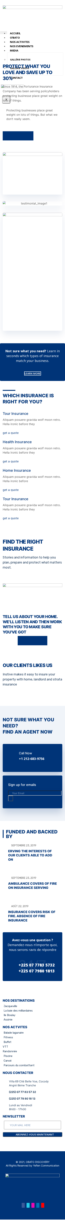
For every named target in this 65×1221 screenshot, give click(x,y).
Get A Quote (34, 640)
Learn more (19, 135)
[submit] (10, 798)
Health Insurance (17, 442)
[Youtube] (42, 1205)
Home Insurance (17, 470)
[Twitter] (28, 1205)
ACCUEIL (15, 33)
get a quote (11, 433)
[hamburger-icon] (3, 32)
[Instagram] (32, 1205)
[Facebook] (23, 1205)
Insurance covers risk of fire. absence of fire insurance (31, 916)
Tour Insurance (15, 413)
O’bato (15, 37)
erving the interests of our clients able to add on (30, 855)
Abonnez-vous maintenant (34, 1134)
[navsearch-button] (5, 44)
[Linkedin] (37, 1205)
